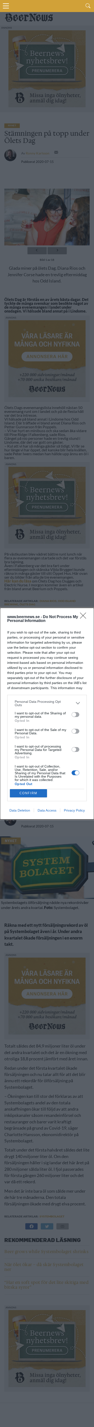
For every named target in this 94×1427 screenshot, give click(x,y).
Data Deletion (19, 810)
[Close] (84, 617)
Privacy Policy (74, 810)
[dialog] (47, 713)
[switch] (75, 714)
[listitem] (47, 703)
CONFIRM (28, 793)
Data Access (47, 810)
